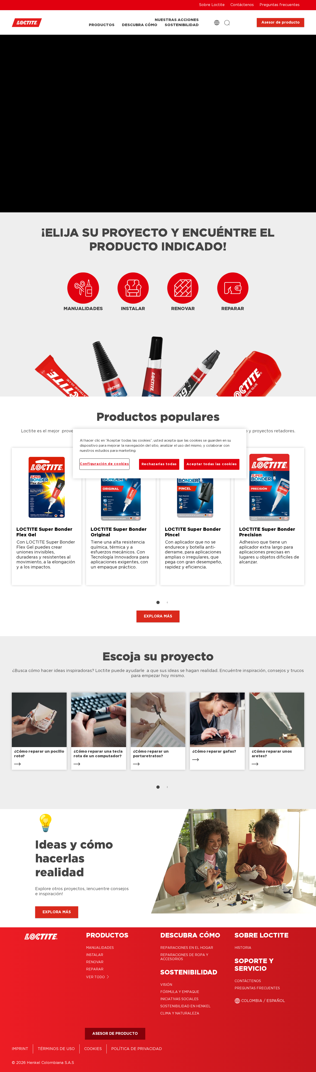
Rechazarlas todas (159, 464)
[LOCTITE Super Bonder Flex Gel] (46, 516)
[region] (159, 453)
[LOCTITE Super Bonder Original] (121, 516)
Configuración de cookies (104, 464)
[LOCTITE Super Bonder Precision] (269, 516)
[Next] (310, 518)
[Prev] (6, 518)
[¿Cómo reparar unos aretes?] (276, 731)
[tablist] (158, 602)
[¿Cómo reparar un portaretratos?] (158, 731)
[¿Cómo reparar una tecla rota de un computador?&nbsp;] (98, 731)
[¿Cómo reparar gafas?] (217, 731)
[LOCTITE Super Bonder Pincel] (195, 516)
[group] (158, 527)
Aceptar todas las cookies (211, 464)
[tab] (158, 602)
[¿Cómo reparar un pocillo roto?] (39, 731)
